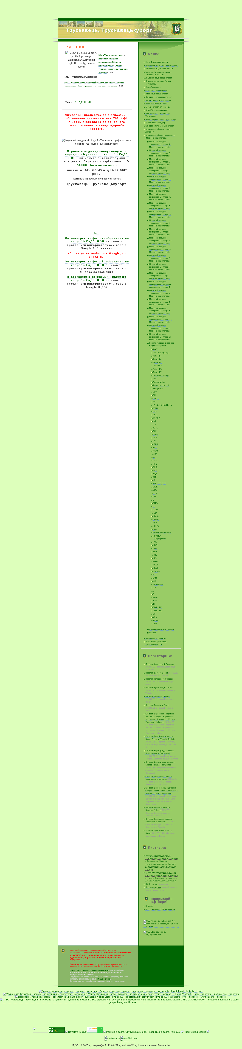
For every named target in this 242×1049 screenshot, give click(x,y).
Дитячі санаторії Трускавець (158, 100)
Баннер (97, 233)
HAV (155, 513)
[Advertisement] (121, 8)
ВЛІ (154, 395)
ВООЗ (156, 398)
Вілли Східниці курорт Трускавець (160, 119)
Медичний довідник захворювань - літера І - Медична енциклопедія (160, 214)
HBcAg (156, 516)
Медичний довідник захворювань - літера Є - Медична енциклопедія (160, 188)
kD (154, 574)
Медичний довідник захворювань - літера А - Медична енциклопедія (160, 144)
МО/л (155, 451)
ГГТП (155, 408)
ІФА (154, 421)
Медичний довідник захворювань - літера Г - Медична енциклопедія (160, 170)
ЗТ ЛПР (156, 418)
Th (154, 604)
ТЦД (155, 474)
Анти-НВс (157, 356)
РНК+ (155, 467)
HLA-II (155, 568)
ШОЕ (155, 487)
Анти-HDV (157, 369)
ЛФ (154, 441)
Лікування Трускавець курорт (158, 78)
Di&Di (151, 884)
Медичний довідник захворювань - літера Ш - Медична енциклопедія (160, 337)
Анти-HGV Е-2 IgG (161, 375)
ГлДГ (79, 102)
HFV (155, 558)
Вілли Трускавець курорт (156, 103)
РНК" (155, 470)
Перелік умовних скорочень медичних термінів (113, 68)
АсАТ (155, 379)
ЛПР (155, 438)
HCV (155, 542)
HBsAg (156, 526)
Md (154, 581)
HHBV (155, 561)
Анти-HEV (157, 372)
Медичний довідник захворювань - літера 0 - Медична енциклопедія (160, 249)
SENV (155, 597)
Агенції (96, 165)
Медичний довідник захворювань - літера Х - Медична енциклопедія (160, 311)
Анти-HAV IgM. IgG (161, 353)
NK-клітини (158, 584)
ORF (155, 588)
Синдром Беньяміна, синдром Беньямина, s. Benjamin (158, 777)
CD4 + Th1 (157, 607)
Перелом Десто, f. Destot (156, 673)
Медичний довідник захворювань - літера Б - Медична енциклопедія (160, 153)
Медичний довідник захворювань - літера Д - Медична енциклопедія (160, 179)
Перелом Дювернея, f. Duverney (159, 664)
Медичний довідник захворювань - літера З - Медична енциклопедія (160, 205)
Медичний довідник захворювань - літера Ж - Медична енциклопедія (160, 197)
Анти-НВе (157, 359)
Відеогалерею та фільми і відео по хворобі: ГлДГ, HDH (96, 278)
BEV (155, 392)
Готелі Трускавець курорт (156, 110)
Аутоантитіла (159, 382)
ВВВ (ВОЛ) (158, 389)
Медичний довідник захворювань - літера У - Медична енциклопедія (160, 293)
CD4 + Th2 (157, 611)
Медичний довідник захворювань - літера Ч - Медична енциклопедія (160, 328)
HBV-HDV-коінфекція (162, 532)
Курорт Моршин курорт (155, 123)
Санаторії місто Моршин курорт (159, 126)
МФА (155, 454)
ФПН (155, 477)
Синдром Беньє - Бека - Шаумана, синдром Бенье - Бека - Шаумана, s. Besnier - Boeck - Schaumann (161, 790)
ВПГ (155, 402)
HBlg (155, 523)
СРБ (155, 623)
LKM (155, 578)
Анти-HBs (157, 362)
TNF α (155, 620)
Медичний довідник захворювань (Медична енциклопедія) (110, 61)
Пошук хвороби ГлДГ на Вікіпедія (160, 909)
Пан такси (153, 887)
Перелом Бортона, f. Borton (157, 696)
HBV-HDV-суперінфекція (159, 537)
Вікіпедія (149, 906)
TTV (155, 601)
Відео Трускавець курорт (156, 94)
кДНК (155, 428)
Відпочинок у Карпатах (155, 638)
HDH (88, 102)
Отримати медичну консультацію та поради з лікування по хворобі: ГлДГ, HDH (97, 154)
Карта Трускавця (153, 87)
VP (154, 614)
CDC (155, 496)
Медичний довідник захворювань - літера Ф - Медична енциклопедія (160, 302)
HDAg (155, 545)
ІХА (154, 424)
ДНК (155, 415)
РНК (155, 464)
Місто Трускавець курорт (111, 55)
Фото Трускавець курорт (156, 90)
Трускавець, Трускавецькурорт (109, 30)
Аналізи (152, 633)
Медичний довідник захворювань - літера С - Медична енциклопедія (160, 275)
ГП (154, 506)
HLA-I (155, 565)
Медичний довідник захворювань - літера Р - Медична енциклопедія (160, 267)
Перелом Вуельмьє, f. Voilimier (159, 687)
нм (154, 457)
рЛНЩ (155, 444)
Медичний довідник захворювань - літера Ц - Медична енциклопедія (160, 319)
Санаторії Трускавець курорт (158, 97)
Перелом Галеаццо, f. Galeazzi (159, 679)
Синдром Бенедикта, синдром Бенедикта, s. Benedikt (158, 820)
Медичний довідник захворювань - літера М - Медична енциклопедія (160, 240)
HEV (155, 552)
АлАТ (155, 349)
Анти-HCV (157, 365)
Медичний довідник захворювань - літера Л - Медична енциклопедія (160, 232)
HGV (155, 555)
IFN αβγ (156, 571)
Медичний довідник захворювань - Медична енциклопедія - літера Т (160, 284)
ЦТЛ (155, 493)
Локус (155, 434)
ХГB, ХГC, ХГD (159, 483)
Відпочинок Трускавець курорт (159, 69)
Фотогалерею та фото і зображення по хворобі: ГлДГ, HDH (97, 239)
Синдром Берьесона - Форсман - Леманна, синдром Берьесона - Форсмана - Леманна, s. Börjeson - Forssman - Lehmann (160, 718)
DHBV (155, 503)
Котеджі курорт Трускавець (157, 107)
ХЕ (154, 480)
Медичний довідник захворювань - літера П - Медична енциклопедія (160, 258)
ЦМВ (155, 490)
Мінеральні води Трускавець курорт (161, 65)
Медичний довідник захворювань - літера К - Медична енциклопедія (160, 223)
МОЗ (155, 447)
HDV (155, 548)
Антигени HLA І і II (161, 385)
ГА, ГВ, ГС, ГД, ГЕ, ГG (162, 405)
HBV (155, 529)
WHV (155, 617)
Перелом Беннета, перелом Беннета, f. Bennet (157, 808)
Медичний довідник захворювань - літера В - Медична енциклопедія (160, 162)
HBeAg (156, 519)
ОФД (155, 460)
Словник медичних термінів (161, 629)
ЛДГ (154, 431)
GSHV (155, 510)
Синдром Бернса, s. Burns (157, 705)
